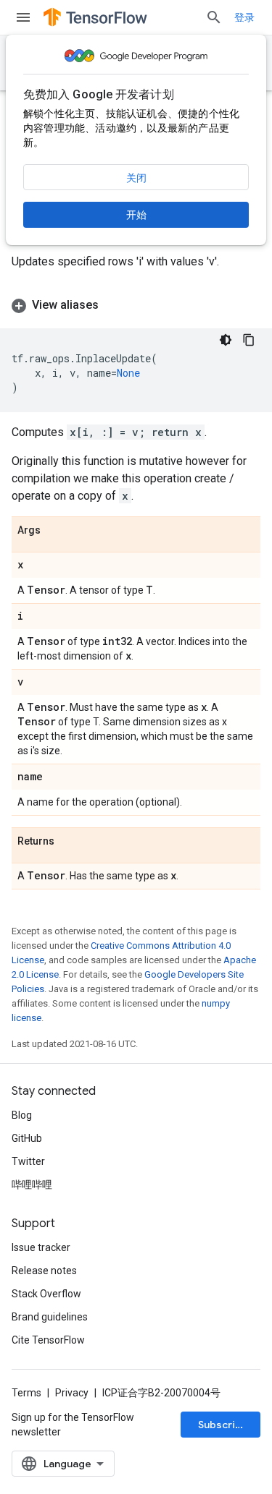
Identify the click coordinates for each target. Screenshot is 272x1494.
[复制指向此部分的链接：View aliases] (113, 305)
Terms (26, 1393)
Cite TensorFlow (48, 1340)
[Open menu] (23, 17)
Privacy (71, 1393)
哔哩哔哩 (32, 1184)
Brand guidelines (50, 1317)
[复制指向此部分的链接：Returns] (68, 841)
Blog (22, 1115)
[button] (136, 305)
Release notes (44, 1270)
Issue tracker (41, 1247)
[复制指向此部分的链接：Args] (55, 530)
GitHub (27, 1138)
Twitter (28, 1161)
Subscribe (223, 1424)
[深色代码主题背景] (225, 339)
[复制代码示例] (248, 339)
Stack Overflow (46, 1293)
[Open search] (214, 17)
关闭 (136, 177)
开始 (136, 214)
